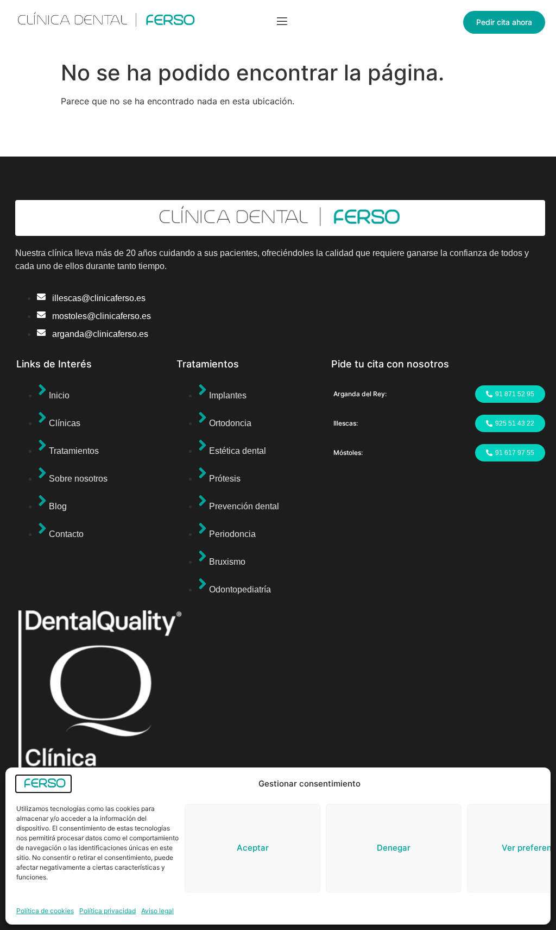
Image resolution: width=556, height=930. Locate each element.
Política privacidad (107, 911)
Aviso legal (157, 911)
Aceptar (253, 847)
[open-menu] (282, 22)
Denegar (393, 847)
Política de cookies (45, 911)
